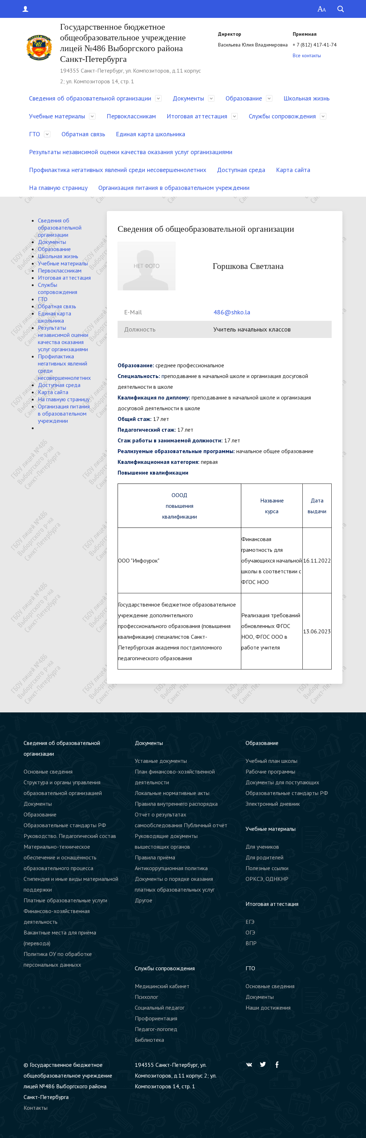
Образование (244, 98)
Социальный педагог (159, 1007)
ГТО (34, 134)
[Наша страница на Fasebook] (278, 1064)
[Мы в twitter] (264, 1064)
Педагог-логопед (156, 1028)
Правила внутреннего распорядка (176, 803)
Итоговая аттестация (197, 116)
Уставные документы (161, 760)
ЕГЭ (250, 921)
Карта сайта (293, 170)
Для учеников (262, 846)
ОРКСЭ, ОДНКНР (267, 878)
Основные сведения (48, 771)
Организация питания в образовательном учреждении (173, 187)
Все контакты (307, 55)
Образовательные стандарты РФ (65, 825)
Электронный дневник (273, 803)
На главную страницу (58, 187)
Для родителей (264, 857)
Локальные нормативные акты (172, 792)
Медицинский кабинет (162, 986)
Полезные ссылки (267, 868)
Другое (143, 900)
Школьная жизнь (306, 98)
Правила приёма (155, 857)
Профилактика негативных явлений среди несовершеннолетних (117, 170)
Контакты (36, 1107)
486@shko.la (231, 312)
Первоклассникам (131, 116)
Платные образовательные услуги (65, 900)
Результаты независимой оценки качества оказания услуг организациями (130, 152)
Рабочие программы (270, 771)
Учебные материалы (57, 116)
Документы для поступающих (282, 782)
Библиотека (149, 1039)
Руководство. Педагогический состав (70, 835)
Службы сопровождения (282, 116)
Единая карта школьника (150, 134)
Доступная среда (241, 170)
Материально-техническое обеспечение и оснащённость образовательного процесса (60, 857)
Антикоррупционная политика (171, 868)
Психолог (146, 996)
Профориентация (156, 1018)
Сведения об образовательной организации (90, 98)
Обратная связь (83, 134)
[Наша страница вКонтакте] (251, 1064)
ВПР (251, 943)
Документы (188, 98)
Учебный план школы (271, 760)
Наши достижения (268, 1007)
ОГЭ (250, 932)
